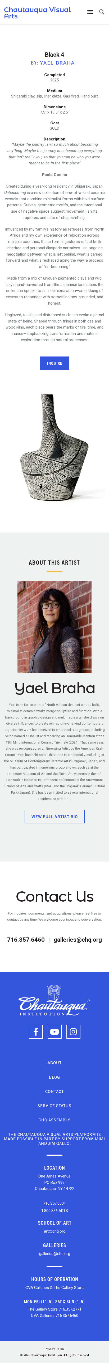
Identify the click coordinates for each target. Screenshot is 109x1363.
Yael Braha (57, 63)
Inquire (54, 363)
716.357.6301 (54, 1203)
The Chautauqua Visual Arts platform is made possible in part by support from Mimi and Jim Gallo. (54, 1139)
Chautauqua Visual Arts (37, 13)
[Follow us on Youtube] (55, 1032)
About (55, 1062)
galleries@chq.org (78, 939)
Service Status (54, 1105)
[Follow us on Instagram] (73, 1032)
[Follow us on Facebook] (36, 1032)
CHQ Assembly (54, 1119)
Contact (54, 1091)
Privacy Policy (54, 1349)
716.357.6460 (26, 939)
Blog (54, 1076)
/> (88, 1000)
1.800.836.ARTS (54, 1210)
